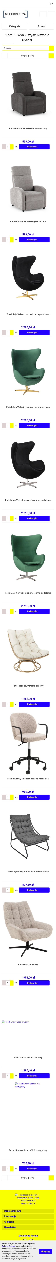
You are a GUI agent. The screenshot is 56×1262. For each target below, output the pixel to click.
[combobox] (28, 48)
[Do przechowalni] (52, 147)
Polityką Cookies (8, 1246)
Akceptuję (45, 1251)
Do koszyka (32, 147)
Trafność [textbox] (7, 48)
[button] (28, 1211)
